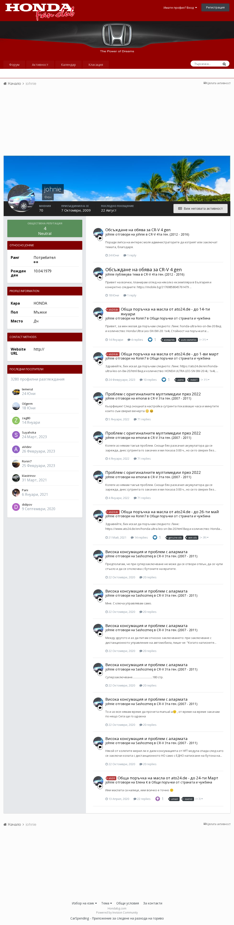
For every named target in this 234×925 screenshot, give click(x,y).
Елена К (142, 782)
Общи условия (127, 903)
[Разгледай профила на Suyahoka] (16, 435)
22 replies (143, 799)
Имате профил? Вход (179, 7)
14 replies (141, 537)
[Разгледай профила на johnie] (98, 233)
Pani (25, 490)
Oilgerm (27, 404)
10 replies (150, 380)
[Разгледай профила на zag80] (16, 420)
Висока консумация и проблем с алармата (146, 551)
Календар (68, 64)
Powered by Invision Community (117, 912)
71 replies (144, 419)
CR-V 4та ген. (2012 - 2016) (169, 234)
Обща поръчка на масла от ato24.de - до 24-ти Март (168, 777)
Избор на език (83, 903)
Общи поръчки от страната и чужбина (180, 318)
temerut (27, 389)
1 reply (131, 255)
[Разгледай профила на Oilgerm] (16, 406)
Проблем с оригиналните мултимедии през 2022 (153, 394)
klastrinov (29, 476)
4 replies (136, 340)
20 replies (149, 577)
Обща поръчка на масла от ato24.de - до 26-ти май (170, 511)
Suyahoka (29, 432)
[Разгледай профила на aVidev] (16, 449)
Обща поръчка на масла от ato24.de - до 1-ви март (170, 354)
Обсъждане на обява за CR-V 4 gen (137, 229)
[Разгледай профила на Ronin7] (16, 464)
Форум (14, 64)
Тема (105, 903)
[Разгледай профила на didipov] (16, 507)
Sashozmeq (144, 556)
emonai (141, 398)
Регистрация (215, 7)
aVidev (27, 447)
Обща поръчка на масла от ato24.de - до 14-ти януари (165, 311)
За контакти (152, 903)
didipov (27, 504)
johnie (109, 234)
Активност (40, 64)
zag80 (26, 418)
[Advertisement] (117, 123)
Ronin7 (27, 461)
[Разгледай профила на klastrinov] (16, 478)
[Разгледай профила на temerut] (16, 392)
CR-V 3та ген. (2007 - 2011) (171, 398)
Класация (95, 64)
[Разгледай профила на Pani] (16, 492)
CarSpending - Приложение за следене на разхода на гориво (117, 918)
